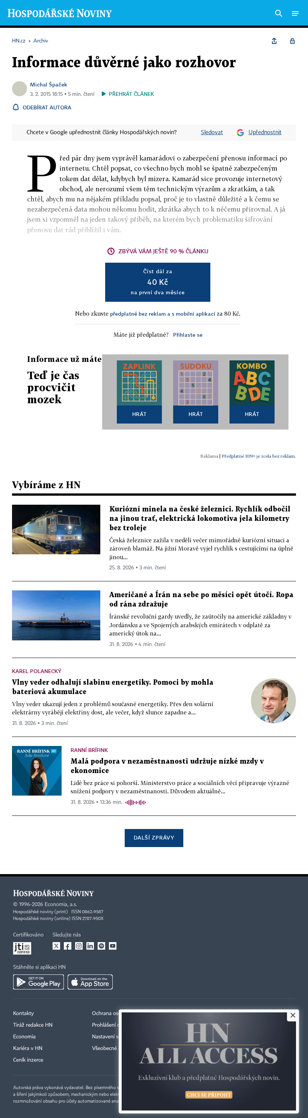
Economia (24, 1036)
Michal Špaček (48, 84)
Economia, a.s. (61, 904)
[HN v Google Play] (38, 981)
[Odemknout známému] (292, 41)
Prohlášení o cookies (115, 1025)
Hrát (139, 414)
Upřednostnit (265, 132)
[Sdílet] (274, 41)
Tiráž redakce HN (33, 1025)
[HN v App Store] (90, 981)
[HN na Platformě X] (56, 946)
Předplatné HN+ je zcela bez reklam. (259, 456)
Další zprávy (154, 837)
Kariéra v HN (27, 1048)
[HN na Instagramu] (79, 946)
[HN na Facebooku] (67, 946)
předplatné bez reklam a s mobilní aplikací (162, 313)
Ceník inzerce (28, 1060)
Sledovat (212, 132)
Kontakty (23, 1013)
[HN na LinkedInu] (90, 946)
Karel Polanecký (36, 671)
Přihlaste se (187, 334)
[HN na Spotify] (101, 946)
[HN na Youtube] (112, 946)
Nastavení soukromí (114, 1036)
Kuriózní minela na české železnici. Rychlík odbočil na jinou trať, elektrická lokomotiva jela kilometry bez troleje (199, 518)
